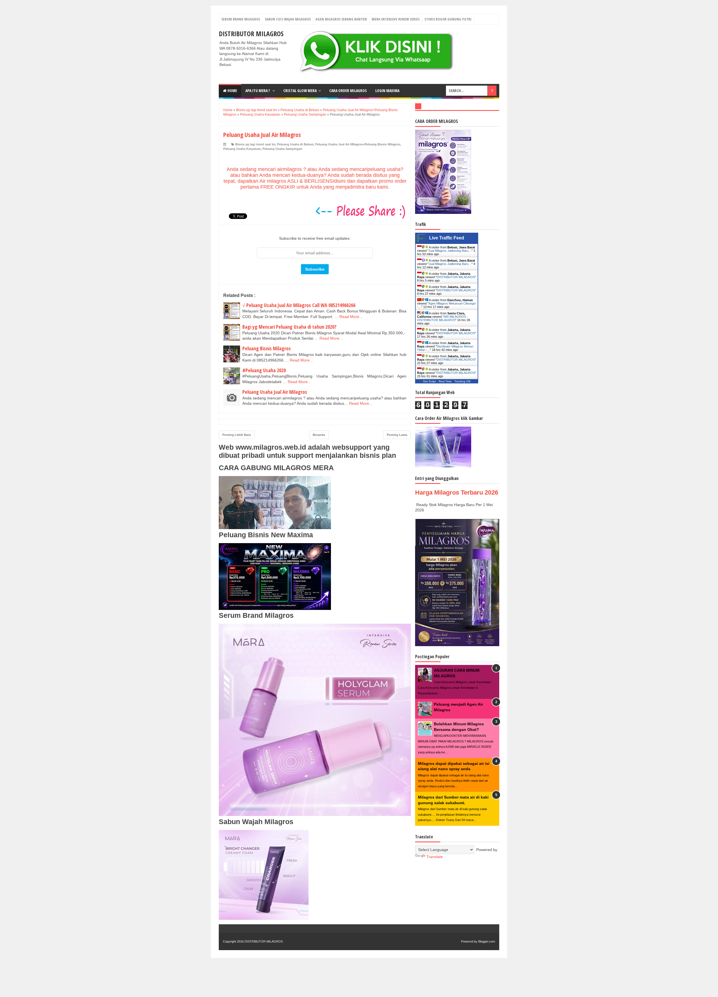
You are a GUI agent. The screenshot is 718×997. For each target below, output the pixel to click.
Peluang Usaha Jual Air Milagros (274, 391)
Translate (434, 856)
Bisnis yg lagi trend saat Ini (255, 144)
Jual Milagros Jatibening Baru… (450, 250)
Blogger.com (486, 941)
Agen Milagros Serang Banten (341, 19)
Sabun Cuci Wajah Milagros (288, 19)
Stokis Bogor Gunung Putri (447, 19)
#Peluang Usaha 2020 (264, 370)
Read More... (351, 316)
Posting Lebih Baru (236, 434)
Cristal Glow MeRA (300, 90)
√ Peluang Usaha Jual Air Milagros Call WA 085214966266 (298, 305)
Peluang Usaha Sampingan (282, 148)
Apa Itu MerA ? (258, 90)
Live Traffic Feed (446, 237)
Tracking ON (462, 381)
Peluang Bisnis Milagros (266, 348)
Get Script (429, 381)
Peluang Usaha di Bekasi (295, 144)
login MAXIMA (387, 90)
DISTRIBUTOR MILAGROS (251, 33)
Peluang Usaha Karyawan (242, 148)
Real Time (445, 381)
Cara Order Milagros (348, 90)
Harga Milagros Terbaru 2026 (456, 492)
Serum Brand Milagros (240, 19)
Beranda (319, 434)
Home (232, 90)
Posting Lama (397, 434)
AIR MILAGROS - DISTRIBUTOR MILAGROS (442, 318)
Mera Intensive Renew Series (396, 19)
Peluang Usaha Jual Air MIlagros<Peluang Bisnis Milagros (357, 144)
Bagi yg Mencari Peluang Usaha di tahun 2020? (289, 326)
